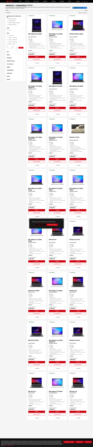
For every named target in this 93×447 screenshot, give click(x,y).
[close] (62, 220)
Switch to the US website (52, 224)
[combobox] (85, 12)
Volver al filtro (7, 82)
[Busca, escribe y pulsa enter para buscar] (82, 1)
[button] (21, 48)
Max (13, 46)
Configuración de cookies (69, 441)
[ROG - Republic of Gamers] (10, 1)
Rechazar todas (79, 441)
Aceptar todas (88, 441)
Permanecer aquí (40, 224)
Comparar (37, 63)
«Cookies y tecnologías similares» (9, 445)
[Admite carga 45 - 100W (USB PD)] (31, 39)
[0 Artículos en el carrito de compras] (86, 1)
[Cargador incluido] (29, 39)
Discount (84, 12)
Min (7, 46)
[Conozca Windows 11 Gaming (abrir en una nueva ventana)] (79, 8)
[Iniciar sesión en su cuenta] (84, 1)
